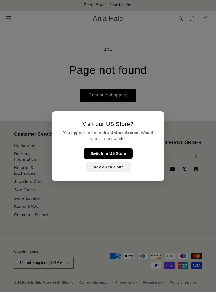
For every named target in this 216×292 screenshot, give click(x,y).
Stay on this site (108, 167)
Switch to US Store (108, 153)
